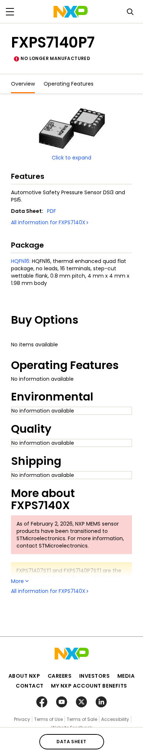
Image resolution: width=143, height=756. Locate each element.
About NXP (24, 676)
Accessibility (115, 719)
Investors (94, 676)
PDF (51, 211)
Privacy (22, 719)
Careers (60, 676)
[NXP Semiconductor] (71, 11)
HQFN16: (20, 261)
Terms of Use (48, 719)
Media (126, 676)
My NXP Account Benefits (89, 685)
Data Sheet (71, 741)
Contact (30, 685)
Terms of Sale (82, 719)
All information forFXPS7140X (48, 222)
